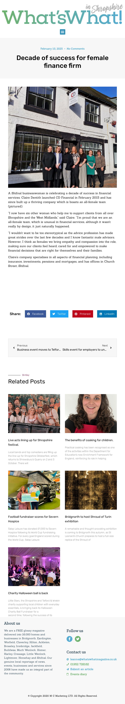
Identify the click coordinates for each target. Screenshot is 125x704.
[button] (62, 32)
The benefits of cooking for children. (89, 440)
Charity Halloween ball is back (28, 593)
